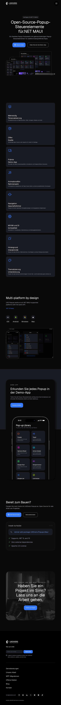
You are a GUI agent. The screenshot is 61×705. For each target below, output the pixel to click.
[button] (56, 3)
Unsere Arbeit (11, 672)
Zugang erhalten (16, 405)
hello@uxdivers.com (11, 695)
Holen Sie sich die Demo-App (38, 45)
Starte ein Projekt (30, 608)
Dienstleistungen (12, 669)
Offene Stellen (11, 680)
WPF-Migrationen (12, 676)
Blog (7, 684)
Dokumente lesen (30, 514)
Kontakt (9, 688)
